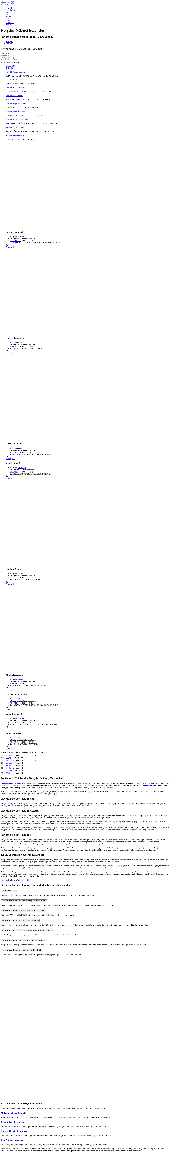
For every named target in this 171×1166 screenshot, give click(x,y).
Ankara (8, 16)
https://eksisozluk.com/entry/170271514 (15, 880)
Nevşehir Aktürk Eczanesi (15, 112)
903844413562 (15, 703)
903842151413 (15, 723)
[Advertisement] (75, 185)
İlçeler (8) (9, 68)
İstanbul (8, 12)
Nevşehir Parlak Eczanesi (15, 88)
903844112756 (15, 452)
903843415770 (15, 684)
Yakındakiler (10, 10)
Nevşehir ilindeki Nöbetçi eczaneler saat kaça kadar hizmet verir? (24, 901)
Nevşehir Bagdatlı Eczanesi (16, 104)
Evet (2, 53)
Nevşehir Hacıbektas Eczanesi (17, 119)
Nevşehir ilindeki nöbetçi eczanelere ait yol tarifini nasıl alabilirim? (24, 940)
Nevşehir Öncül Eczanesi (15, 127)
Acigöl (20, 342)
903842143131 (15, 742)
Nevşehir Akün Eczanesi (15, 135)
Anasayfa (9, 8)
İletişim (8, 25)
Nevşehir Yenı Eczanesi (14, 96)
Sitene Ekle (10, 23)
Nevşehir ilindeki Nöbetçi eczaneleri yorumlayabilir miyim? (21, 950)
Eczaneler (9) (10, 66)
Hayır (7, 53)
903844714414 (15, 241)
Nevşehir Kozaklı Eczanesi (15, 72)
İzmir (7, 18)
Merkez (21, 718)
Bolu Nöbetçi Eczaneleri (12, 1140)
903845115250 (15, 578)
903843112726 (15, 347)
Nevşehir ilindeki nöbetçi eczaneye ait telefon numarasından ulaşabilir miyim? (28, 930)
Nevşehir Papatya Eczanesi (15, 80)
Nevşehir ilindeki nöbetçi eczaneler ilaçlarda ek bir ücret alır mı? (23, 910)
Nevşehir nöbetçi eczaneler (11, 804)
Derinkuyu (22, 468)
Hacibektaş (22, 699)
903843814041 (15, 472)
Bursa (8, 14)
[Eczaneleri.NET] (8, 2)
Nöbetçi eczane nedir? (9, 891)
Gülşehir (21, 448)
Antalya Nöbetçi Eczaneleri (14, 1131)
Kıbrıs (8, 21)
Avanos (21, 574)
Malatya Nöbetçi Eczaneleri (14, 1113)
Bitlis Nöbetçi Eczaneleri (12, 1122)
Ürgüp (20, 679)
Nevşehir (9, 44)
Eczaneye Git (10, 247)
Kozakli (21, 237)
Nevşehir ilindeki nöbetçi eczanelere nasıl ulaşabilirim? (20, 920)
